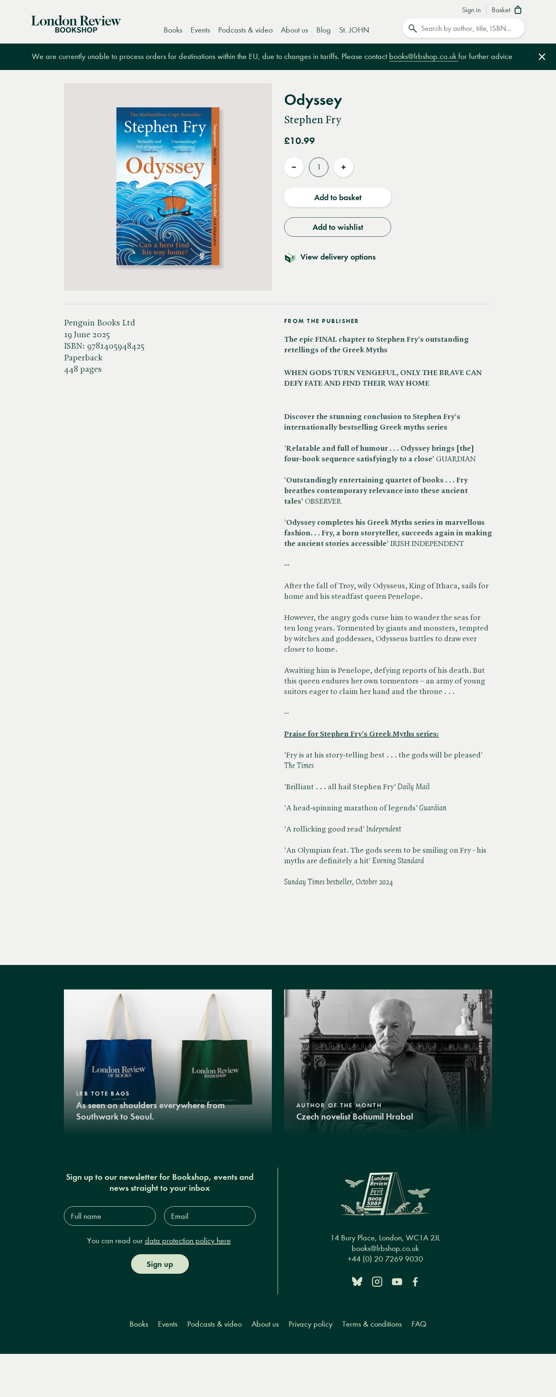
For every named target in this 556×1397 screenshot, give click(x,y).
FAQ (419, 1324)
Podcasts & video (245, 30)
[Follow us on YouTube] (397, 1281)
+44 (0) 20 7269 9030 (385, 1259)
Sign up (160, 1264)
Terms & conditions (372, 1324)
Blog (323, 30)
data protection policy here (188, 1240)
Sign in (471, 10)
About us (294, 30)
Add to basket (337, 197)
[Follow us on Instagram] (377, 1281)
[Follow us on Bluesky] (357, 1281)
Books (173, 30)
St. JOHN (354, 30)
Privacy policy (311, 1324)
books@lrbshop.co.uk (423, 56)
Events (200, 30)
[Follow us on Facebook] (415, 1281)
